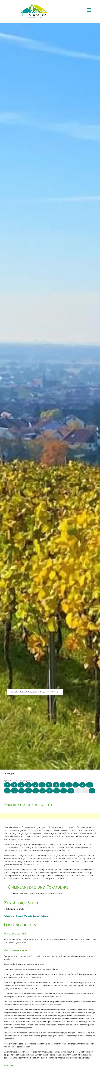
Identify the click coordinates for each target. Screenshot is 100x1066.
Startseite (14, 692)
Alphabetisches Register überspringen (18, 781)
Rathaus (42, 692)
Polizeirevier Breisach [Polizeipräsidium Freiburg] (26, 916)
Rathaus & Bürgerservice (28, 692)
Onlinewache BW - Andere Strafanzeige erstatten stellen (37, 893)
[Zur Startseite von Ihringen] (34, 10)
